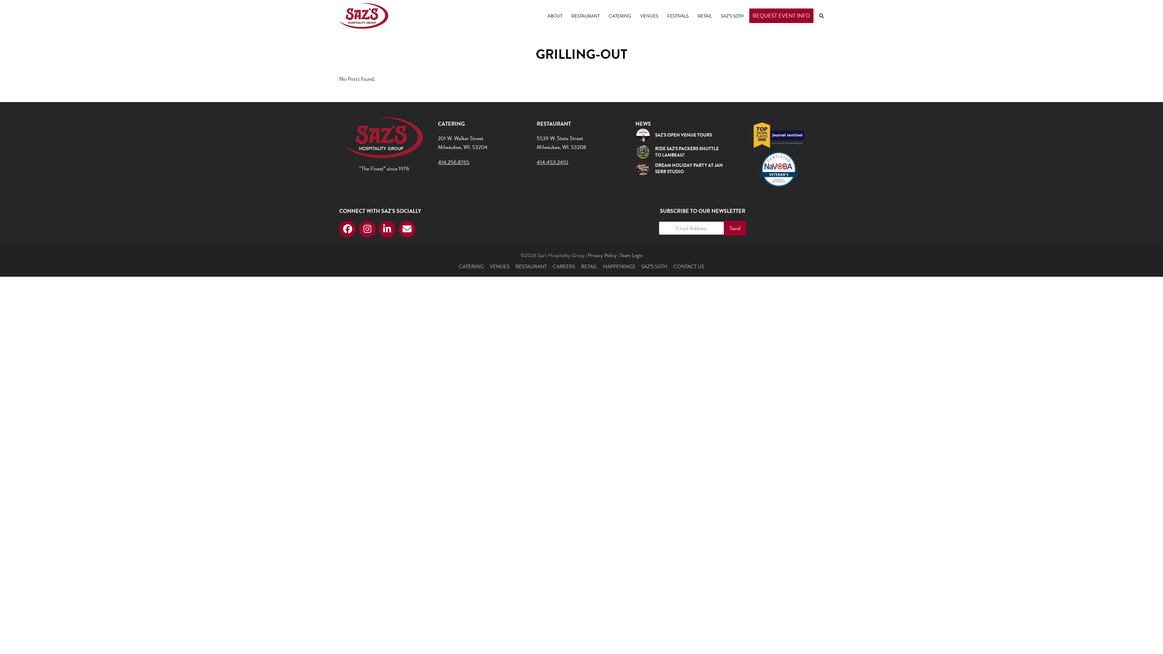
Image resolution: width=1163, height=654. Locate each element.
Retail (589, 266)
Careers (564, 266)
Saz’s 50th (654, 266)
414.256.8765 (453, 162)
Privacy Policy (602, 255)
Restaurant (531, 266)
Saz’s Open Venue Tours (683, 135)
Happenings (619, 266)
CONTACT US (688, 266)
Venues (499, 266)
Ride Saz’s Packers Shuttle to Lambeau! (687, 151)
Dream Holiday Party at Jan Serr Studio (689, 168)
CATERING (471, 266)
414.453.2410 (552, 162)
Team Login (631, 255)
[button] (821, 15)
